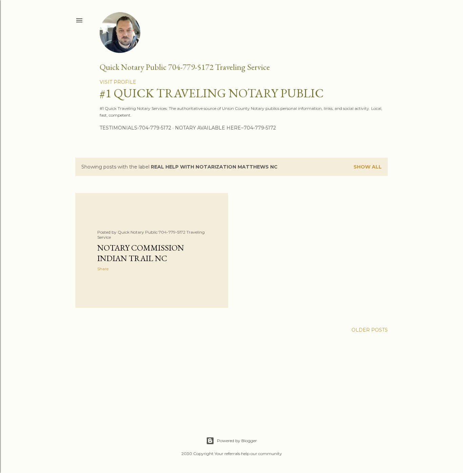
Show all (368, 167)
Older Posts (369, 330)
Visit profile (118, 82)
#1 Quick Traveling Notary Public (212, 93)
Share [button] (102, 268)
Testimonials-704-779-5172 (135, 128)
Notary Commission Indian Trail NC (140, 252)
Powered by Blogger (237, 440)
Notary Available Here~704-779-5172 (225, 128)
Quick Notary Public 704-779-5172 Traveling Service (185, 67)
